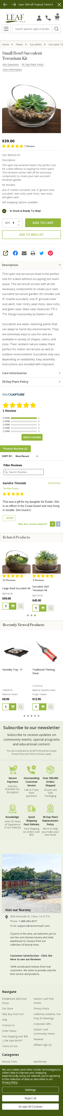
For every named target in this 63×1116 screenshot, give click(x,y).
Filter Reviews (13, 465)
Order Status (9, 1030)
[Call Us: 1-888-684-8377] (48, 18)
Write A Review (32, 437)
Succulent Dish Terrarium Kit (40, 588)
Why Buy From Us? (13, 1014)
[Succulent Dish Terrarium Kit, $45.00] (46, 559)
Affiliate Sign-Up (43, 1044)
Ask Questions (11, 64)
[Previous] (5, 4)
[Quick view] (20, 606)
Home (5, 44)
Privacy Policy (18, 754)
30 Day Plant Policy (32, 64)
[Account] (39, 18)
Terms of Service (37, 754)
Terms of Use (10, 1046)
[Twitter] (41, 253)
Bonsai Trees (9, 1061)
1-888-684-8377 (28, 921)
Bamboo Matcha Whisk (45, 669)
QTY (7, 223)
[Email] (24, 253)
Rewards (38, 1039)
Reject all (30, 1098)
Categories (10, 1055)
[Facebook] (15, 253)
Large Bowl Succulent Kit (16, 588)
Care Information (12, 69)
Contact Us (8, 1025)
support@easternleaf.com (33, 925)
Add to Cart (43, 223)
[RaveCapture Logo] (14, 394)
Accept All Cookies (31, 1106)
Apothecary (40, 1061)
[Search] (56, 28)
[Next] (13, 4)
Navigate (9, 992)
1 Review (29, 146)
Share (9, 518)
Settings (30, 1090)
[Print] (32, 253)
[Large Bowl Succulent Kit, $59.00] (16, 559)
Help (4, 1019)
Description (10, 265)
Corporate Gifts (42, 1023)
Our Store (7, 1008)
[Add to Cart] (12, 606)
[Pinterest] (50, 253)
